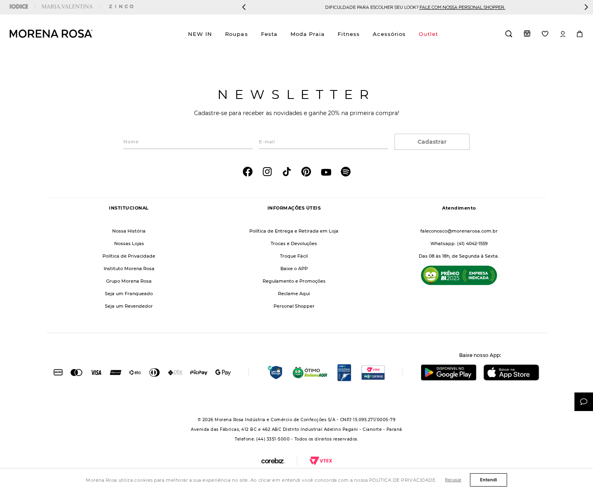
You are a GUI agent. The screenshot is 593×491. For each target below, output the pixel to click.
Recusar (453, 480)
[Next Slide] (586, 7)
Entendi (488, 480)
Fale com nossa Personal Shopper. (462, 7)
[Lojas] (527, 33)
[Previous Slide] (244, 7)
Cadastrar (432, 141)
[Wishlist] (545, 34)
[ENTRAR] (563, 34)
